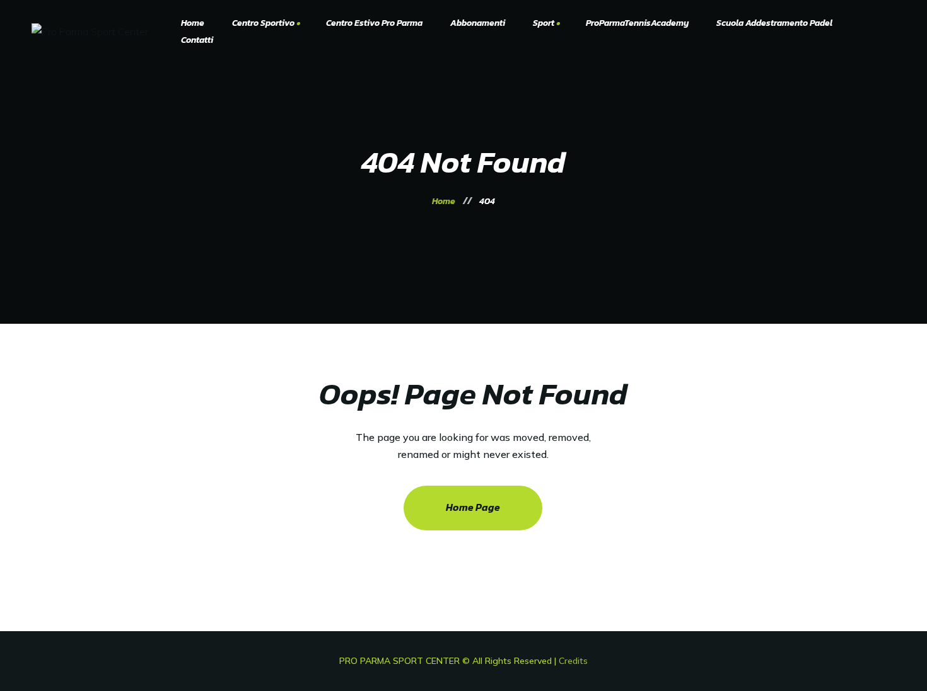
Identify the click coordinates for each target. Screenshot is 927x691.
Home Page (473, 507)
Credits (573, 660)
